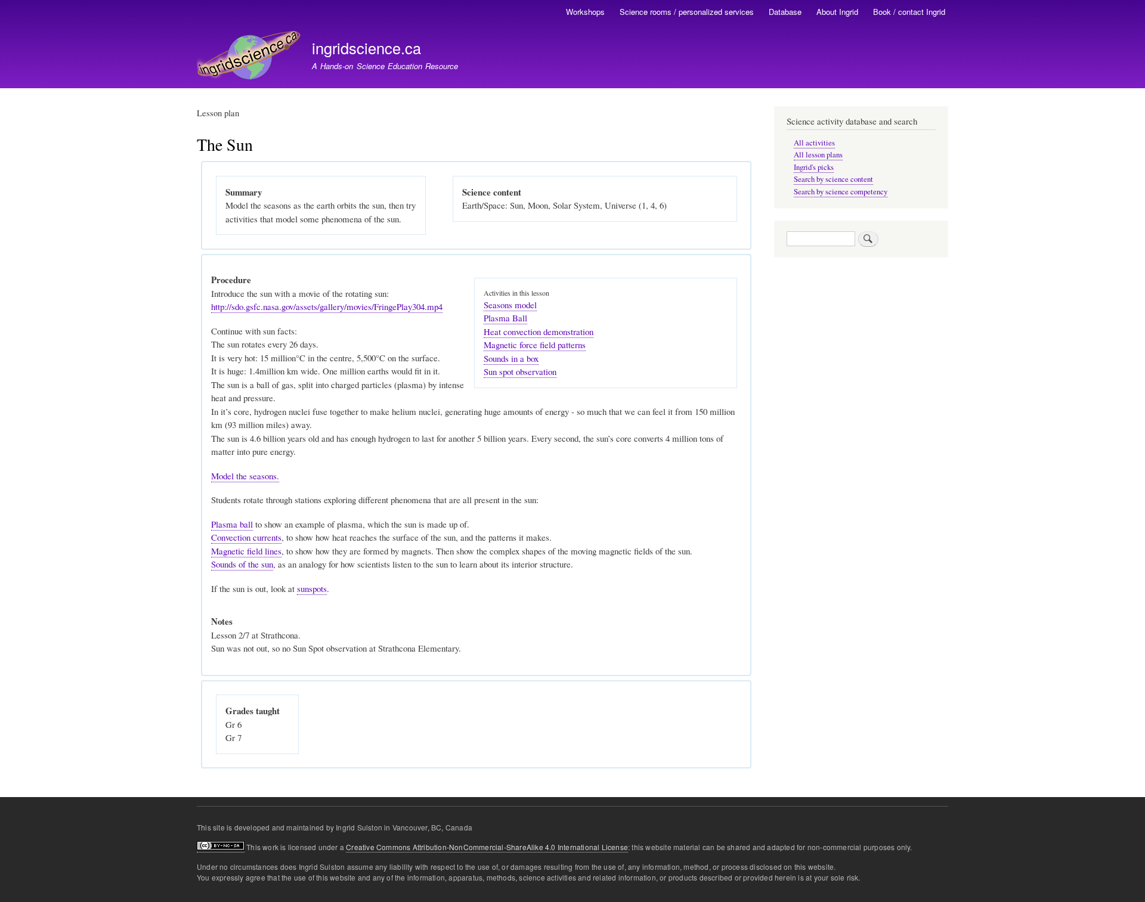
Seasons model (510, 305)
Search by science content (833, 179)
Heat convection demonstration (538, 331)
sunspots (312, 588)
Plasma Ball (505, 318)
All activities (814, 143)
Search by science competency (840, 192)
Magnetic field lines (246, 551)
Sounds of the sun (242, 564)
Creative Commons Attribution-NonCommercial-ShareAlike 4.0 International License (487, 847)
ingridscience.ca (366, 47)
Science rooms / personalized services (687, 11)
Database (785, 11)
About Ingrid (837, 11)
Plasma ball (232, 524)
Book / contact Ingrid (909, 11)
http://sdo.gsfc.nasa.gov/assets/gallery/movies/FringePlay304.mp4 (326, 306)
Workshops (585, 11)
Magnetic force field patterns (535, 345)
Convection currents (246, 537)
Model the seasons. (245, 476)
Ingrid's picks (814, 167)
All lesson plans (818, 155)
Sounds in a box (511, 358)
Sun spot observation (520, 371)
